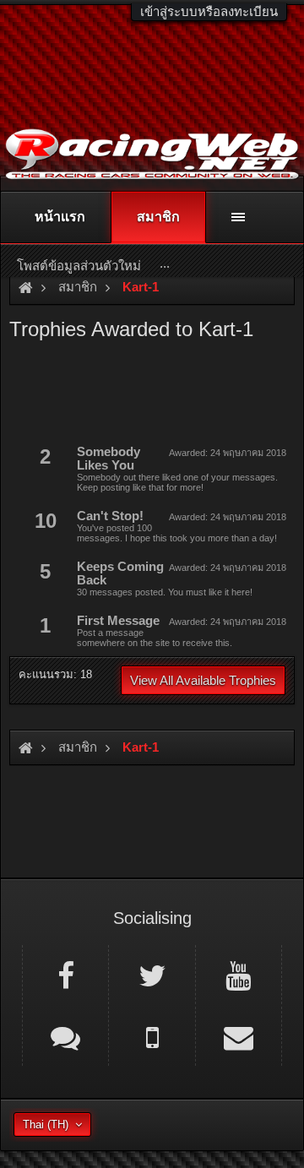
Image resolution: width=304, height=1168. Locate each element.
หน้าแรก (60, 216)
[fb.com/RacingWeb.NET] (65, 974)
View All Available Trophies (203, 680)
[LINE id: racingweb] (65, 1036)
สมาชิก (158, 216)
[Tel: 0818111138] (151, 1036)
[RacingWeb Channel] (238, 974)
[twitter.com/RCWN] (151, 974)
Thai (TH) (45, 1124)
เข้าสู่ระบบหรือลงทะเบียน (209, 11)
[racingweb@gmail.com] (238, 1036)
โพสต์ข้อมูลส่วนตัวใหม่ (79, 265)
